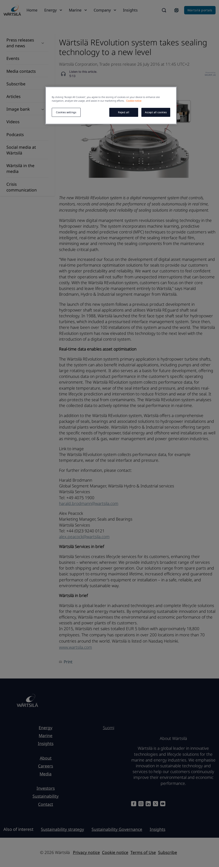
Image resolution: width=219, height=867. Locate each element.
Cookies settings (66, 112)
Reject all (123, 112)
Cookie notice (133, 100)
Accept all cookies (156, 112)
